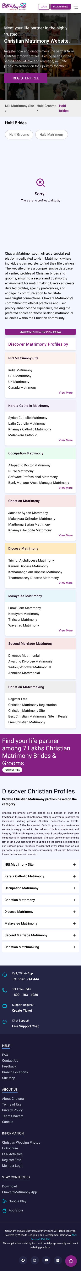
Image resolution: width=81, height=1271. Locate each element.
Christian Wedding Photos (21, 1142)
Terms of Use (11, 1104)
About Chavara (13, 1099)
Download (9, 1186)
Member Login (12, 1166)
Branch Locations (15, 1072)
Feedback (9, 1066)
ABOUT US (10, 1089)
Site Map (8, 1078)
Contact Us (10, 1061)
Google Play (17, 1201)
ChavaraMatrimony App (19, 1192)
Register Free (11, 1160)
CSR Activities (12, 1154)
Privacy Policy (12, 1110)
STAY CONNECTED (16, 1177)
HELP (6, 1046)
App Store (16, 1210)
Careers (7, 1122)
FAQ (5, 1055)
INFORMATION (13, 1133)
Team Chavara (12, 1116)
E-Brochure (10, 1148)
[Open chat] (71, 1261)
